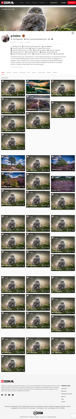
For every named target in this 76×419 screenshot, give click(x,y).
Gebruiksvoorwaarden (66, 393)
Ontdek (21, 2)
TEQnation (62, 408)
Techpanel (63, 406)
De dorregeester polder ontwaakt (57, 291)
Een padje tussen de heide (32, 170)
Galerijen (8, 72)
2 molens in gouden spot (7, 247)
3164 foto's (13, 42)
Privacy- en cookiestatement (48, 417)
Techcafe (45, 406)
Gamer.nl (68, 406)
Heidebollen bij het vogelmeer (32, 109)
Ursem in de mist (57, 251)
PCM (19, 406)
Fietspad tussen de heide (7, 169)
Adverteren (64, 388)
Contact (63, 401)
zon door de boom (32, 230)
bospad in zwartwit (7, 291)
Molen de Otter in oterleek (7, 265)
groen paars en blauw (32, 188)
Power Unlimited (23, 408)
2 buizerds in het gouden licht (7, 230)
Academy (42, 2)
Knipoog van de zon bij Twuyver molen (57, 269)
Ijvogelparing (6, 352)
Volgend (55, 72)
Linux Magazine (51, 408)
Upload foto (54, 2)
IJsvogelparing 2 (32, 326)
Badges (34, 72)
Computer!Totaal (25, 406)
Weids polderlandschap (57, 312)
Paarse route (56, 190)
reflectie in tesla (32, 352)
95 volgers (20, 42)
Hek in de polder (32, 291)
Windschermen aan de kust (7, 370)
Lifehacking (57, 406)
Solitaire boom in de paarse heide (57, 169)
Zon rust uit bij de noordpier (57, 208)
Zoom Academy (32, 408)
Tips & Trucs (33, 406)
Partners (63, 396)
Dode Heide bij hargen (57, 94)
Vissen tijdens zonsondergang (57, 330)
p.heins (6, 81)
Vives (45, 408)
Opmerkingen (41, 72)
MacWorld (51, 406)
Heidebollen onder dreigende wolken (7, 112)
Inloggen (63, 2)
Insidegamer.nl (14, 408)
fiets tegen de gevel (57, 352)
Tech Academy (40, 408)
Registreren (71, 2)
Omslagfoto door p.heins (8, 9)
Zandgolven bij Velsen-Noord (7, 130)
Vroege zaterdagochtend (32, 92)
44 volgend (27, 42)
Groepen (15, 72)
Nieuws (28, 2)
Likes (28, 72)
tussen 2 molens (57, 230)
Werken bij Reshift (34, 417)
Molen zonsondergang (32, 309)
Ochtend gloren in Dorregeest (7, 309)
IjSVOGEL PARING (7, 326)
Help (62, 399)
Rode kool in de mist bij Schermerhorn (32, 247)
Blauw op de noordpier (7, 204)
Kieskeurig (7, 406)
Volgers (49, 72)
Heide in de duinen (7, 94)
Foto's (2, 72)
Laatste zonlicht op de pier (32, 127)
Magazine (34, 2)
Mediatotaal (40, 406)
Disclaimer (63, 391)
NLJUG (57, 408)
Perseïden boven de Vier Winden (57, 116)
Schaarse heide (32, 205)
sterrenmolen (6, 148)
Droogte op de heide (7, 186)
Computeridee (14, 406)
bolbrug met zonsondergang (32, 265)
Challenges (22, 72)
